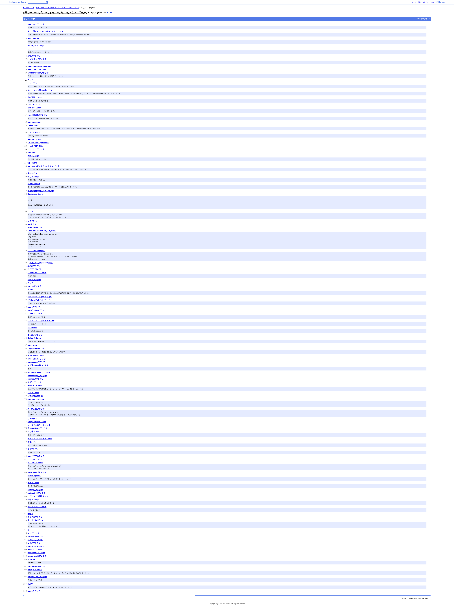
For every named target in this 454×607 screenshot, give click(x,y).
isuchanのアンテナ (36, 227)
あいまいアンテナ (35, 463)
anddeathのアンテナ (37, 493)
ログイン (425, 2)
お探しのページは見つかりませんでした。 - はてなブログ (57, 8)
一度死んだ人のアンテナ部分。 (41, 263)
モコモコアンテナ (35, 517)
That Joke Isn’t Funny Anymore (42, 231)
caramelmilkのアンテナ (38, 115)
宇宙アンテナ (33, 483)
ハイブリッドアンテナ (37, 59)
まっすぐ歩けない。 (36, 520)
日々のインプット (35, 540)
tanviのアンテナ (34, 286)
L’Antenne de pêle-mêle (38, 143)
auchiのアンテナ (35, 307)
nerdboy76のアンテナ (37, 577)
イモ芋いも (32, 221)
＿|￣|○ (30, 49)
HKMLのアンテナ (35, 550)
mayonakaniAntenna (37, 472)
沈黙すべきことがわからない (40, 297)
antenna (31, 152)
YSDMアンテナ (34, 280)
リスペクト (32, 419)
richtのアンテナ (34, 173)
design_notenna (35, 570)
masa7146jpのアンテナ (38, 310)
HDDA (30, 584)
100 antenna (33, 125)
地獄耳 (30, 514)
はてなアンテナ (28, 8)
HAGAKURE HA (35, 386)
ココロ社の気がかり (36, 251)
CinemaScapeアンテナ (38, 428)
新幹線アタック (34, 476)
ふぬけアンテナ (34, 266)
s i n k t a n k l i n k (36, 104)
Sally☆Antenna (34, 338)
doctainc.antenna (35, 194)
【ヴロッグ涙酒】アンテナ (39, 496)
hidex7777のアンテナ (37, 456)
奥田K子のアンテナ (36, 356)
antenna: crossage (36, 399)
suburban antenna (36, 546)
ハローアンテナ (34, 83)
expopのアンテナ (35, 490)
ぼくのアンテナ (34, 56)
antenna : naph (34, 122)
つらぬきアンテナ (35, 335)
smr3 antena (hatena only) (39, 66)
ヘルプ (432, 2)
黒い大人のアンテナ (36, 409)
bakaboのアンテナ (36, 379)
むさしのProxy (34, 132)
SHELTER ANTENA (37, 70)
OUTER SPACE (34, 269)
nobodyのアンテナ (36, 46)
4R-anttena (32, 328)
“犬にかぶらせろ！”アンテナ (40, 300)
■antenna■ (32, 345)
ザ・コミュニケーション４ (39, 425)
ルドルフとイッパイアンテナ (40, 439)
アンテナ (31, 283)
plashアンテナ (34, 224)
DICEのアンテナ (35, 382)
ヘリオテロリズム (35, 146)
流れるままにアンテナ (37, 507)
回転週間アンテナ (35, 97)
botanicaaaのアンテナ (37, 362)
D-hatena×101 (34, 184)
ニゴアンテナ (33, 449)
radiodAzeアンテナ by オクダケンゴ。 (44, 166)
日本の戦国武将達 (35, 396)
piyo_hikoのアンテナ (37, 359)
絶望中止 (31, 289)
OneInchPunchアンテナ (38, 73)
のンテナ (31, 80)
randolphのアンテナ (36, 536)
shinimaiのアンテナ (36, 24)
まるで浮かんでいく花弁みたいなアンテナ (45, 31)
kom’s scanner (34, 108)
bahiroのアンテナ (35, 139)
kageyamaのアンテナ (37, 348)
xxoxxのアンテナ (35, 313)
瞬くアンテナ (33, 177)
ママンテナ (32, 442)
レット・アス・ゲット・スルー (41, 321)
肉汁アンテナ (33, 156)
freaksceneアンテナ (36, 553)
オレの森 (31, 559)
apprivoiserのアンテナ (37, 566)
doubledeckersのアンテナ (39, 372)
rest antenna (33, 38)
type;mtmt (32, 163)
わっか (30, 211)
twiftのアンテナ (34, 543)
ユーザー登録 (416, 2)
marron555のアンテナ (37, 376)
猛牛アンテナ (33, 500)
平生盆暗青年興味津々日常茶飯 (41, 191)
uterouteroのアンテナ (37, 556)
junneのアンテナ (35, 591)
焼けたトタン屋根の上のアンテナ (42, 90)
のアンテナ (33, 393)
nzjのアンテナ (34, 533)
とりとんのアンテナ (36, 149)
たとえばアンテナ (35, 459)
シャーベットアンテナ (37, 273)
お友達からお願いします (38, 365)
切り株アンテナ (34, 431)
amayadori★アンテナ (37, 422)
